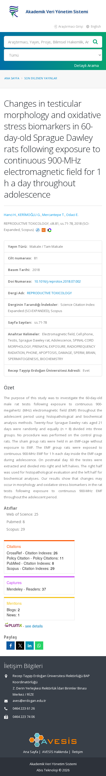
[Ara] (95, 42)
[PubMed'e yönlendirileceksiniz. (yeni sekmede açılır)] (38, 229)
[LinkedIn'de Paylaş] (29, 645)
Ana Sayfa (11, 78)
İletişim (77, 752)
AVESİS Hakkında (55, 752)
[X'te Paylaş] (20, 645)
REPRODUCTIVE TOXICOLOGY (49, 293)
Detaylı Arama (86, 65)
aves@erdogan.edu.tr (29, 701)
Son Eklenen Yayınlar (40, 78)
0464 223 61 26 (24, 708)
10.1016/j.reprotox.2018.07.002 (57, 281)
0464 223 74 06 (24, 717)
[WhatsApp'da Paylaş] (39, 645)
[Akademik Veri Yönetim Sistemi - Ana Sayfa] (15, 11)
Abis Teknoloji (47, 770)
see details (34, 625)
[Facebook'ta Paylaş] (10, 645)
